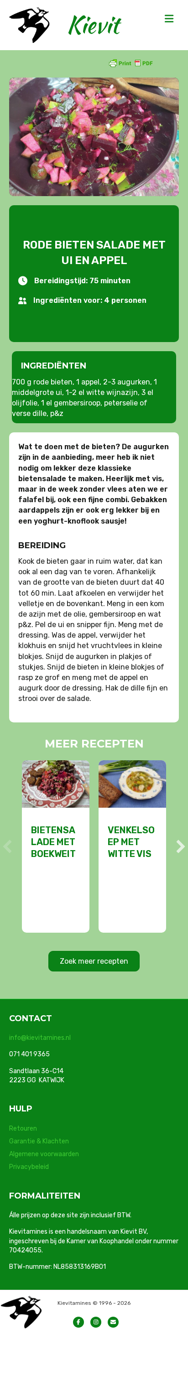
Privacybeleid (29, 1167)
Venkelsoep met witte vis (131, 842)
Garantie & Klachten (39, 1141)
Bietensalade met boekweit (53, 842)
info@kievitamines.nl (40, 1038)
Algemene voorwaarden (44, 1154)
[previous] (7, 846)
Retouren (23, 1128)
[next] (180, 846)
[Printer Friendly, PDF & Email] (130, 63)
